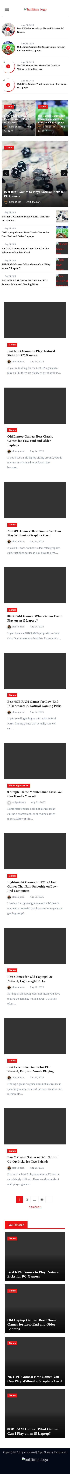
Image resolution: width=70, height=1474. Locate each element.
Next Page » (35, 1206)
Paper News (43, 1452)
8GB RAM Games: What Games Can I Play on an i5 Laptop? (32, 1431)
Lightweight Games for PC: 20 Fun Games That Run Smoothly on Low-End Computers (32, 886)
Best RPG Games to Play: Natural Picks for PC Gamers (16, 119)
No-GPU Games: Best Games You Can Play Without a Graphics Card (34, 1379)
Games (9, 106)
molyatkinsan (19, 802)
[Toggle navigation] (7, 10)
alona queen (15, 126)
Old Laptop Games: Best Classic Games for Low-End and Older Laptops (51, 119)
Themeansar (60, 1452)
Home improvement (19, 785)
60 (42, 1199)
